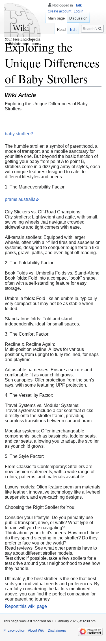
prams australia (20, 199)
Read (61, 29)
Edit (73, 29)
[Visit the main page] (22, 22)
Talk (78, 5)
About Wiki (36, 631)
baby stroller (17, 133)
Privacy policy (14, 631)
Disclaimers (57, 631)
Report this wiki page (26, 606)
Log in (78, 11)
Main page (56, 18)
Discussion (78, 18)
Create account (59, 11)
